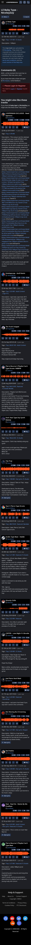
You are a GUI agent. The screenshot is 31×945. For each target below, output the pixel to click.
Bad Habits (10, 751)
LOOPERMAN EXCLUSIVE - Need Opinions (17, 114)
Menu (5, 17)
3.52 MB (12, 618)
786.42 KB (12, 438)
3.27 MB (12, 863)
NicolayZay (10, 24)
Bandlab (26, 524)
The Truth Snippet (12, 327)
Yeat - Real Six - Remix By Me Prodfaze (16, 805)
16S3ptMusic (11, 275)
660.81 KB (12, 345)
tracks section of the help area (12, 62)
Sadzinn (9, 370)
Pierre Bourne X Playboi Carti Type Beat (17, 844)
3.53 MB (12, 291)
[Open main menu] (2, 2)
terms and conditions (9, 60)
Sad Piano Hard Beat (13, 678)
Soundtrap (5, 699)
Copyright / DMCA (15, 899)
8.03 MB (12, 824)
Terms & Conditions (8, 903)
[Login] (20, 2)
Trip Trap (9, 461)
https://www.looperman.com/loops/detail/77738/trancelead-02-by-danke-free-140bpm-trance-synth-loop (15, 188)
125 (28, 120)
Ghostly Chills (11, 600)
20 (28, 716)
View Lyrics (6, 498)
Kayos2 (9, 463)
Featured (20, 386)
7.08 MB (12, 479)
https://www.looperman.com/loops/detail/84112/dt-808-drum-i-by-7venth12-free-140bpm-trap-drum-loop (15, 203)
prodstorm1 (11, 422)
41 (28, 465)
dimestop (10, 753)
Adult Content (20, 291)
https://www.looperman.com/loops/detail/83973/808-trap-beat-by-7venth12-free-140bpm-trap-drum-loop (15, 209)
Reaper (25, 730)
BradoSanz (10, 118)
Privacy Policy (22, 903)
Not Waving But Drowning (16, 712)
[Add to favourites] (13, 33)
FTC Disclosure (21, 905)
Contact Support (21, 896)
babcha (9, 681)
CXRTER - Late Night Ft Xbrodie (17, 633)
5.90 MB (12, 769)
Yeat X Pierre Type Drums (15, 506)
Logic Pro (5, 293)
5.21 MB (12, 555)
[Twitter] (25, 918)
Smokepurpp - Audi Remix (15, 273)
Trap (7, 40)
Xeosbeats (10, 539)
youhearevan (11, 847)
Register (19, 89)
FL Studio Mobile (7, 388)
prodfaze (10, 808)
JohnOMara (11, 508)
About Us (11, 896)
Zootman (10, 714)
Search (27, 17)
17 (28, 755)
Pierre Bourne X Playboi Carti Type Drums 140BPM (17, 367)
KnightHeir (10, 329)
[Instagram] (19, 923)
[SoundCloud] (12, 923)
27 (28, 331)
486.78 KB (12, 524)
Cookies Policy (9, 905)
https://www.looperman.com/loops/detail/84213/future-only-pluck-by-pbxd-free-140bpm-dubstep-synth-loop (15, 174)
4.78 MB (12, 134)
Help (3, 896)
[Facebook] (5, 918)
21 (28, 604)
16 (28, 277)
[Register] (24, 2)
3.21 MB (12, 730)
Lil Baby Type (11, 22)
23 (28, 637)
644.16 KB (12, 386)
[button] (28, 2)
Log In (13, 89)
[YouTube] (12, 918)
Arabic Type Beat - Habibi (15, 537)
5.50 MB (12, 651)
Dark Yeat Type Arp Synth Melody (15, 419)
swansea (10, 635)
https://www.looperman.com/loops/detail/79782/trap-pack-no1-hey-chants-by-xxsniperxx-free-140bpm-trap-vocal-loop (15, 248)
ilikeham (10, 602)
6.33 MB (12, 697)
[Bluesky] (18, 918)
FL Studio (19, 40)
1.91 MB (12, 40)
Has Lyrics (19, 479)
